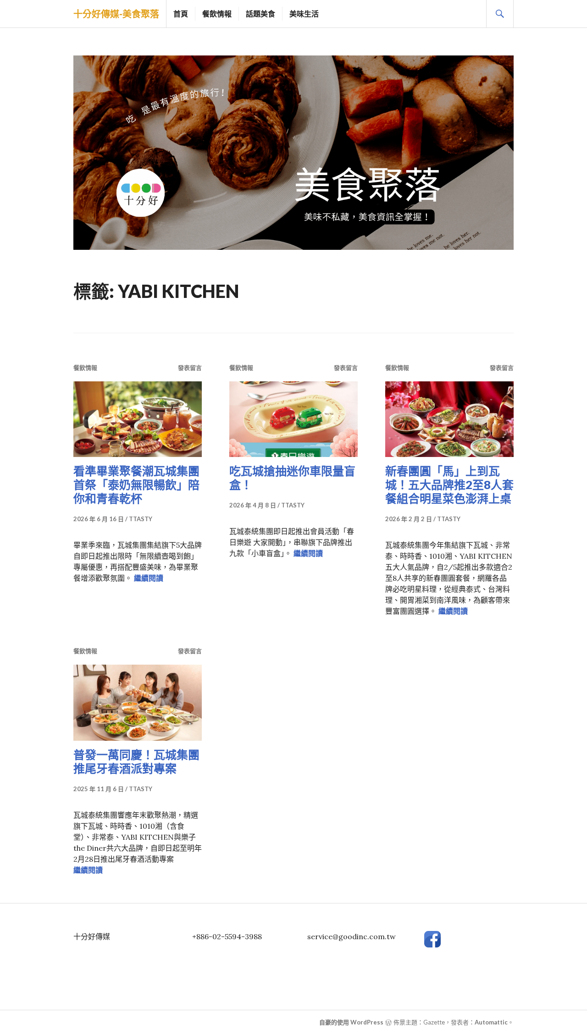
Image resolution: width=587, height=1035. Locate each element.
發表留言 (190, 367)
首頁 (180, 13)
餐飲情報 (217, 13)
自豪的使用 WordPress (351, 1022)
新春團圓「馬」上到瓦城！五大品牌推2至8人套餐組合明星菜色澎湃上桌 (449, 484)
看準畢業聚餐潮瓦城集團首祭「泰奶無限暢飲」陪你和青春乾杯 (136, 484)
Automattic (491, 1022)
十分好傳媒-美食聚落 (116, 13)
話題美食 (260, 13)
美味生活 (304, 13)
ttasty (140, 519)
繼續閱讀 (148, 578)
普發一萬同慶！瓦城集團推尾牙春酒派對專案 (136, 761)
